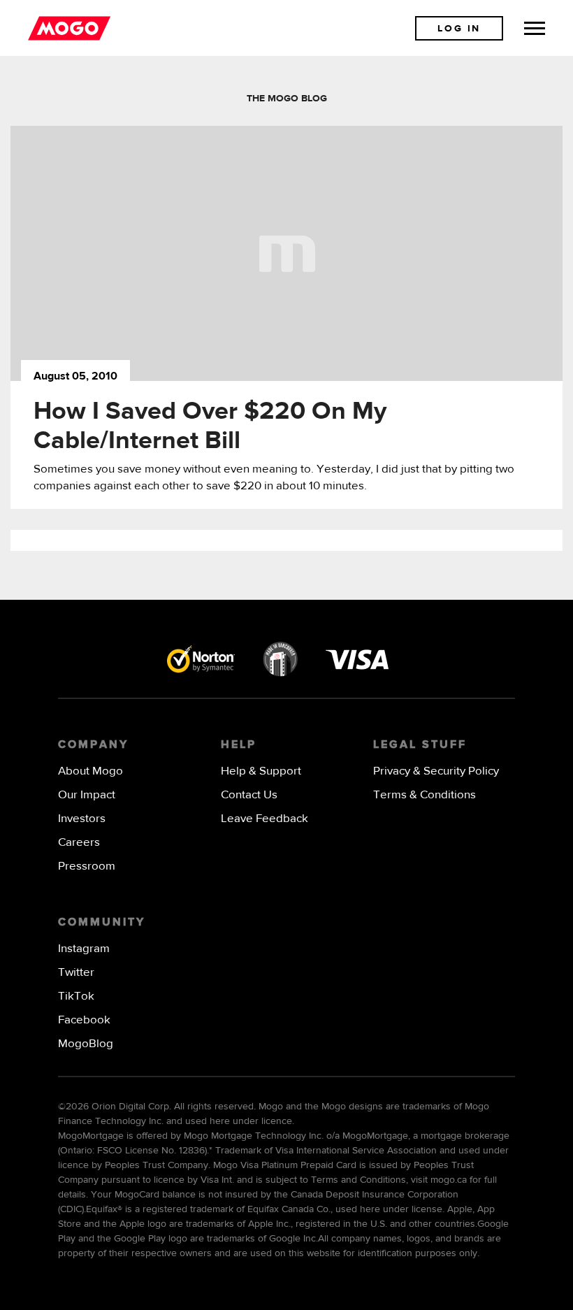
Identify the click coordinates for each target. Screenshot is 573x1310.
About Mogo (90, 771)
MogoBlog (85, 1044)
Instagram (84, 949)
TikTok (76, 996)
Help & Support (261, 771)
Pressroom (86, 866)
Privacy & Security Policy (436, 771)
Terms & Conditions (424, 795)
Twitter (76, 973)
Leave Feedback (264, 819)
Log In (459, 29)
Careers (79, 843)
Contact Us (249, 795)
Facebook (84, 1020)
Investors (82, 819)
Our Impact (86, 795)
